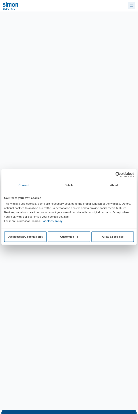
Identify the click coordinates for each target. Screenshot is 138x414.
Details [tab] (69, 185)
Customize (67, 236)
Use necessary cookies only (25, 236)
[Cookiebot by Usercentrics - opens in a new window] (118, 174)
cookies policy (53, 220)
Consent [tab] (24, 185)
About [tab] (114, 185)
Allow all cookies (112, 236)
